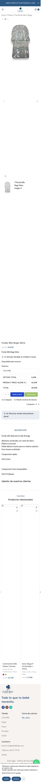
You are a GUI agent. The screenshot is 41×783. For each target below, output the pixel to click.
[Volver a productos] (5, 19)
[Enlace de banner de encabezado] (20, 3)
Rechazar (16, 779)
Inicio (4, 15)
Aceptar (6, 779)
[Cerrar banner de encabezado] (38, 3)
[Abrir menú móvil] (3, 9)
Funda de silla (20, 15)
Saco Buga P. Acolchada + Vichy (28, 666)
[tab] (20, 430)
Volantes (5, 366)
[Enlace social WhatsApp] (10, 707)
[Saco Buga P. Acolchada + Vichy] (30, 583)
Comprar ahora (31, 394)
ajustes (18, 773)
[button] (4, 101)
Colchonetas (7, 672)
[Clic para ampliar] (5, 176)
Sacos (29, 672)
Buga (30, 15)
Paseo (10, 15)
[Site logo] (20, 9)
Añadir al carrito (17, 394)
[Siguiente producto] (8, 19)
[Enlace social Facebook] (36, 404)
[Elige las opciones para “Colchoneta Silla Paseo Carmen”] (17, 507)
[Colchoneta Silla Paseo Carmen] (11, 583)
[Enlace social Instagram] (38, 404)
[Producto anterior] (3, 19)
